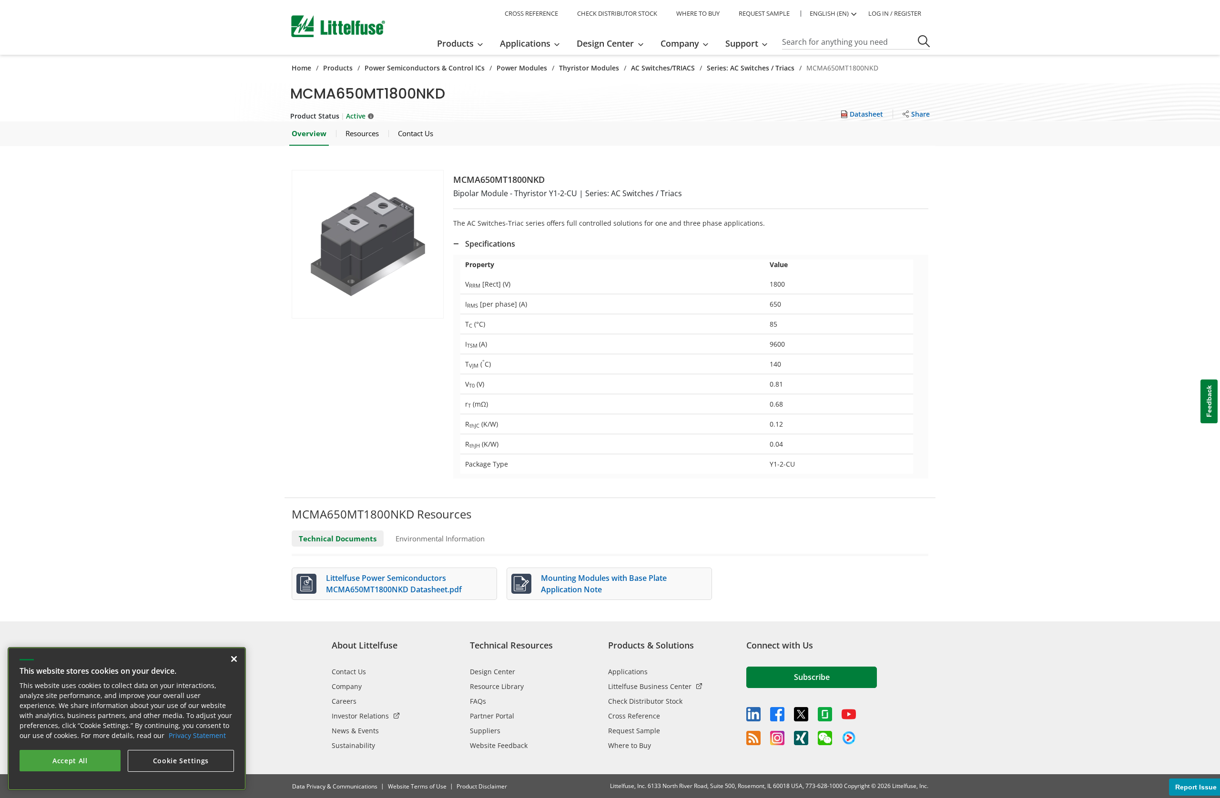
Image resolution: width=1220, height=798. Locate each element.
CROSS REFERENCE (531, 13)
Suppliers (485, 730)
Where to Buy (629, 745)
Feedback (1209, 402)
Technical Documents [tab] (337, 538)
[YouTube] (849, 714)
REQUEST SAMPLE (764, 13)
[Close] (234, 658)
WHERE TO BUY (698, 13)
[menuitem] (463, 43)
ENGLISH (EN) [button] (829, 13)
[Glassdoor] (825, 714)
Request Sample (634, 730)
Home (301, 67)
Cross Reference (634, 715)
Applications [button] (525, 43)
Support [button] (741, 43)
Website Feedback (499, 745)
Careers (344, 701)
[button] (367, 244)
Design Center (492, 671)
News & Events (355, 730)
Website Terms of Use (417, 786)
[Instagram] (777, 738)
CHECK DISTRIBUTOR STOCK (617, 13)
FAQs (478, 701)
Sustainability (353, 745)
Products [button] (455, 43)
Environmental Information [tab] (440, 538)
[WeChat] (825, 738)
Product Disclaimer (482, 786)
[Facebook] (777, 714)
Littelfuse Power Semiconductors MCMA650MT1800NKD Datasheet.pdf (394, 584)
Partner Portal (492, 715)
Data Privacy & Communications (334, 786)
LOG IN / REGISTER (894, 13)
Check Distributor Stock (645, 701)
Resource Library (497, 686)
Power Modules (522, 67)
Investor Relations (360, 715)
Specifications (490, 244)
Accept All (70, 760)
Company (347, 686)
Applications (628, 671)
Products (338, 67)
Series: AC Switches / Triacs (750, 67)
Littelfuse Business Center (649, 686)
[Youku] (849, 738)
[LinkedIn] (753, 714)
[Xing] (801, 738)
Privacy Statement (197, 735)
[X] (801, 714)
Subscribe (812, 677)
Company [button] (680, 43)
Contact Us (349, 671)
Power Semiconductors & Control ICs (425, 67)
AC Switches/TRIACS (663, 67)
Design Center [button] (605, 43)
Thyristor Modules (589, 67)
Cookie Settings (181, 760)
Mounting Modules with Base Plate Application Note (604, 584)
